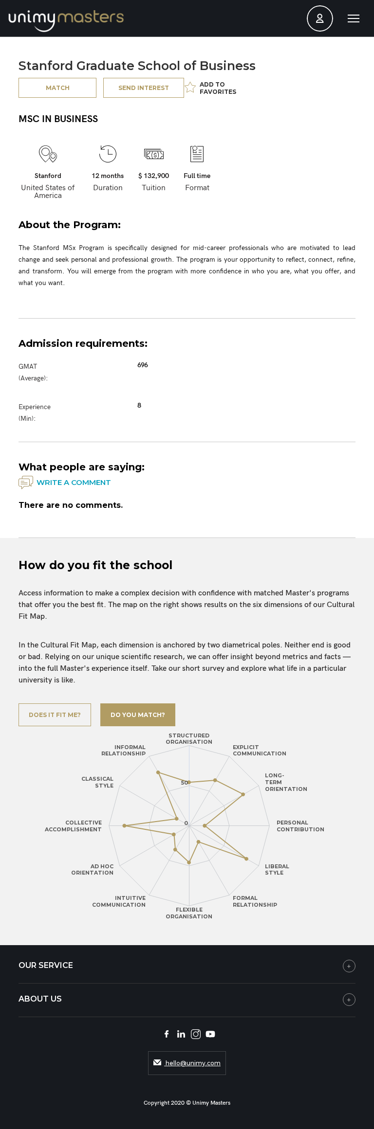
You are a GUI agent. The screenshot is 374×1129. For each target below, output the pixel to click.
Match (58, 87)
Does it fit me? (55, 714)
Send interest (143, 87)
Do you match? (138, 714)
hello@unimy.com (192, 1063)
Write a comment (74, 482)
